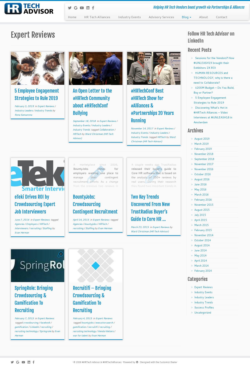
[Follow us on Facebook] (94, 7)
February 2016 (203, 199)
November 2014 (203, 235)
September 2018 (204, 159)
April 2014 (200, 260)
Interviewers (22, 228)
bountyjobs (90, 224)
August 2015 (202, 210)
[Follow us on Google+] (77, 7)
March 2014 (201, 265)
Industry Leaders (24, 110)
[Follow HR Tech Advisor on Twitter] (71, 7)
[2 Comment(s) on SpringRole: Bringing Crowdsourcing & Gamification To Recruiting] (61, 258)
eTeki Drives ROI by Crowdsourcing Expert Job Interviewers (35, 204)
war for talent (80, 335)
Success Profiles (204, 307)
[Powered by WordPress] (137, 361)
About (203, 17)
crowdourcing (31, 322)
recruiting (35, 228)
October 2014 (202, 240)
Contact (221, 17)
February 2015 (203, 230)
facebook (45, 322)
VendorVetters (106, 331)
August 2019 (202, 138)
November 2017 (203, 164)
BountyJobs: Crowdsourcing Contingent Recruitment (95, 204)
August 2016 (202, 179)
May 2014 (200, 255)
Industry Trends (44, 110)
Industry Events (129, 17)
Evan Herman (22, 232)
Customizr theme (168, 362)
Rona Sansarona (23, 114)
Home (72, 17)
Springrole (46, 331)
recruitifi (93, 327)
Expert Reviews (46, 106)
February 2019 (203, 149)
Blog (185, 17)
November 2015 (203, 204)
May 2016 (200, 189)
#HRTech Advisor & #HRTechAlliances (101, 362)
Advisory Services (161, 17)
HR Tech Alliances (97, 17)
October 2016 (202, 174)
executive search (105, 322)
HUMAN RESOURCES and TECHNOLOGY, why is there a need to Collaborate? (213, 78)
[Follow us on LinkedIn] (89, 7)
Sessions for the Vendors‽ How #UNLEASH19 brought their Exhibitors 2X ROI (214, 63)
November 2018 (203, 154)
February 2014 (203, 270)
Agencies (20, 224)
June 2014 (200, 250)
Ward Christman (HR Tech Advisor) (150, 231)
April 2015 (200, 220)
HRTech (77, 134)
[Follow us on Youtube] (83, 7)
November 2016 (203, 169)
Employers (32, 224)
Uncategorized (202, 312)
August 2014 (202, 245)
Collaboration (106, 129)
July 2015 (200, 215)
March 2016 (201, 194)
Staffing (47, 228)
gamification (22, 327)
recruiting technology (26, 331)
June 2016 (200, 184)
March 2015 (201, 225)
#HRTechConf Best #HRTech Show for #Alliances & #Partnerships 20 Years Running (152, 105)
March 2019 (201, 144)
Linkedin (34, 327)
